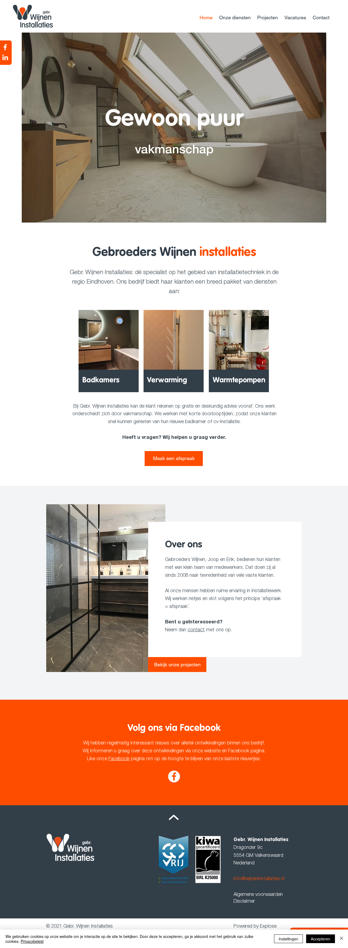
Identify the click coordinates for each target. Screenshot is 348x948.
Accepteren (320, 938)
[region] (109, 350)
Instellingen (288, 938)
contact (196, 630)
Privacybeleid (32, 941)
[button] (235, 17)
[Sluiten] (341, 939)
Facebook (119, 759)
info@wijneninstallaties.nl (259, 879)
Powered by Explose (255, 926)
